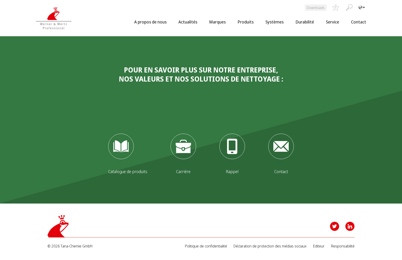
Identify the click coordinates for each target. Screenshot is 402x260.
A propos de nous (150, 22)
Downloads (316, 7)
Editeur (319, 246)
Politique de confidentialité (206, 246)
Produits (246, 22)
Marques (217, 22)
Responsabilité (343, 246)
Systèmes (274, 22)
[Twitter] (334, 226)
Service (332, 22)
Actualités (187, 22)
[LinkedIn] (350, 226)
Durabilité (304, 22)
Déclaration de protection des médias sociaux (270, 246)
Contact (358, 22)
